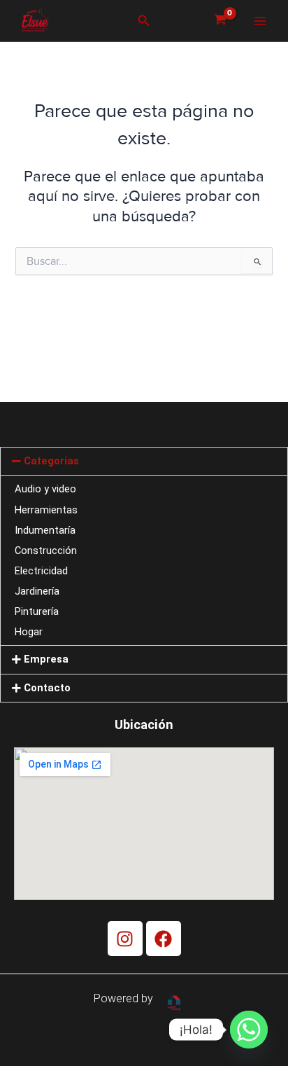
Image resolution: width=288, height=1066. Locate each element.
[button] (144, 21)
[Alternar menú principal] (260, 20)
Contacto (47, 687)
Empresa (46, 659)
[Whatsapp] (249, 1029)
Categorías (51, 461)
